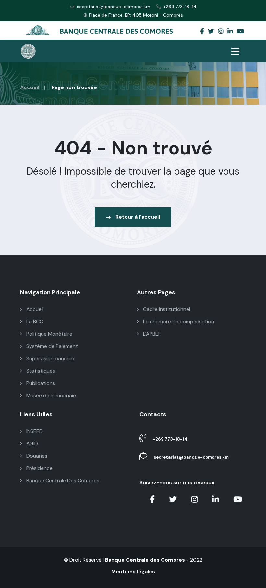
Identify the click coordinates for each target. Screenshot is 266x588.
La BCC (34, 321)
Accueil (29, 87)
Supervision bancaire (50, 358)
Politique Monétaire (48, 333)
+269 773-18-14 (180, 6)
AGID (31, 443)
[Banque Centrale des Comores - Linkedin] (230, 31)
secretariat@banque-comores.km (113, 6)
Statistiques (40, 371)
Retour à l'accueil (137, 216)
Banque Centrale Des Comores (62, 480)
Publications (40, 383)
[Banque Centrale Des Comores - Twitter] (211, 31)
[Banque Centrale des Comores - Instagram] (221, 31)
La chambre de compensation (178, 321)
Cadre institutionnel (166, 309)
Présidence (39, 468)
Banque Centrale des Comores (145, 559)
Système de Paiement (51, 346)
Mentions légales (133, 571)
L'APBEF (151, 333)
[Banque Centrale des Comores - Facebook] (202, 31)
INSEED (34, 431)
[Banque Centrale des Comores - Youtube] (240, 31)
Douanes (36, 455)
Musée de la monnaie (50, 395)
